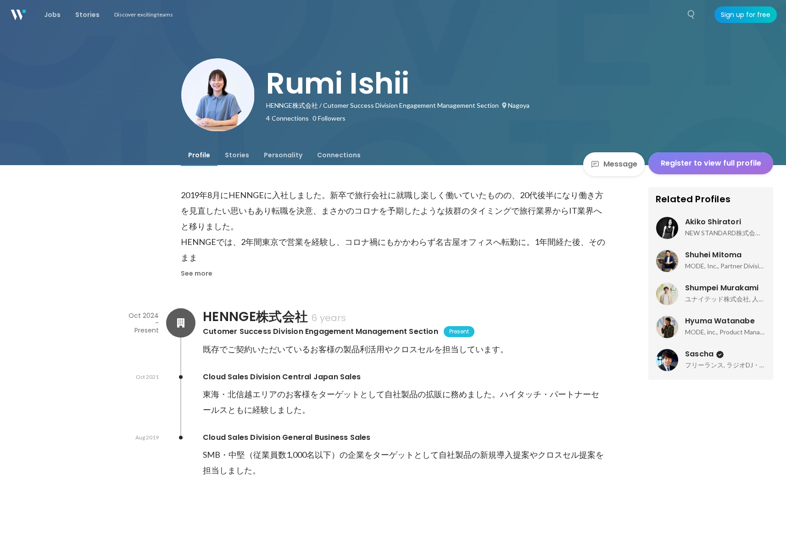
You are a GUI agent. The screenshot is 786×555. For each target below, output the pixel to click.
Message (620, 164)
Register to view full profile (711, 163)
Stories (237, 155)
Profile (199, 155)
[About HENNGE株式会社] (180, 323)
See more (196, 273)
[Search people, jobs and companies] (691, 15)
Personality (283, 155)
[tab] (199, 155)
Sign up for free (745, 14)
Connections (339, 155)
